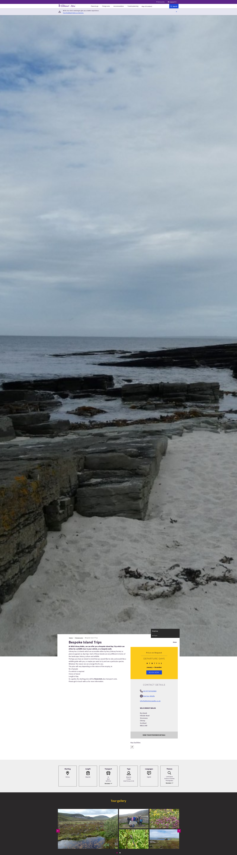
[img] (87, 828)
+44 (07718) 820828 (149, 691)
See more (107, 783)
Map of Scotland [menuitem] (147, 6)
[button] (176, 11)
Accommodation (119, 6)
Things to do (106, 6)
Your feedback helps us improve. (73, 13)
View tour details (149, 696)
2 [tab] (120, 852)
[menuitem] (94, 6)
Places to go (94, 6)
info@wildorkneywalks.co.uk (150, 701)
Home (71, 638)
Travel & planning (132, 6)
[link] (173, 6)
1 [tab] (117, 852)
